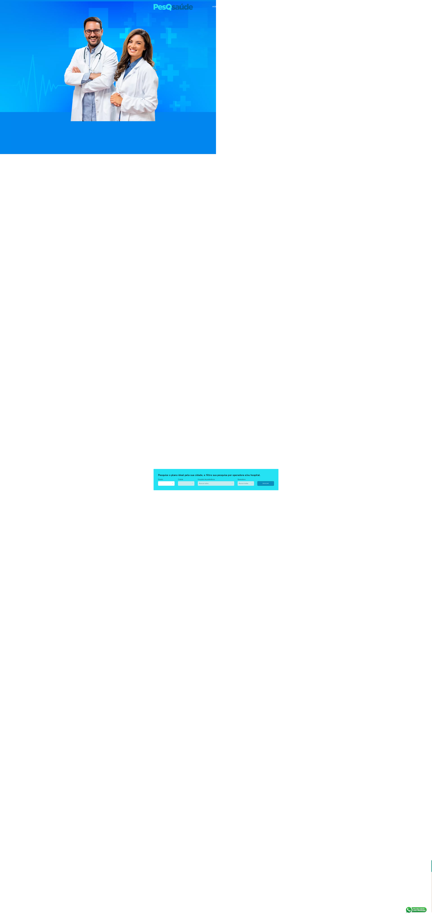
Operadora (241, 479)
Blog (265, 7)
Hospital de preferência (206, 479)
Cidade (180, 479)
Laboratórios (253, 7)
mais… (274, 7)
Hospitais (217, 7)
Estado (160, 479)
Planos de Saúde (233, 7)
